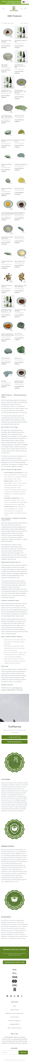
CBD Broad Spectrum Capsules (6, 286)
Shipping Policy (14, 1024)
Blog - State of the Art (14, 1028)
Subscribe (23, 1052)
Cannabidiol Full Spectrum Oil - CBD (6, 91)
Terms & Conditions (14, 1020)
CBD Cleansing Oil (19, 115)
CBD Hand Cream (19, 237)
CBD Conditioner (5, 358)
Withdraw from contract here (14, 1013)
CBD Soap (3, 381)
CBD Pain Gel (18, 358)
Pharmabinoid (11, 1060)
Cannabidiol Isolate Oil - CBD (21, 41)
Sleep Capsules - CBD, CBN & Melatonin (21, 286)
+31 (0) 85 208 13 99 (14, 737)
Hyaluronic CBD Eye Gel (21, 164)
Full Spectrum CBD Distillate (6, 41)
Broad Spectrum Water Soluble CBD (7, 237)
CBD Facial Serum (19, 188)
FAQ (14, 1006)
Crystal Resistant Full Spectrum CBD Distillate (7, 334)
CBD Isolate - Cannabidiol (4, 65)
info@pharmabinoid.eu (14, 741)
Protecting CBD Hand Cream (6, 262)
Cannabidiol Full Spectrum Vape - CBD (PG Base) (20, 91)
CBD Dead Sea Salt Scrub (20, 141)
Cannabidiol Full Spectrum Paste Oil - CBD (20, 66)
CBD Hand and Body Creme (6, 165)
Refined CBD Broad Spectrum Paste (20, 213)
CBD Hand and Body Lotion (6, 189)
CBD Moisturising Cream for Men (7, 141)
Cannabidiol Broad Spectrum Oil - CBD (6, 310)
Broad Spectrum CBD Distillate (20, 310)
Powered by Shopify (20, 1060)
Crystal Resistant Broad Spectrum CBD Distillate (7, 213)
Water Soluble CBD (20, 261)
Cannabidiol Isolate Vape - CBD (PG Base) (7, 116)
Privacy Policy (14, 1017)
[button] (3, 8)
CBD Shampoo (18, 333)
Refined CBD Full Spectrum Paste (19, 382)
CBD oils (20, 690)
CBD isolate (16, 687)
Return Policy (14, 1009)
